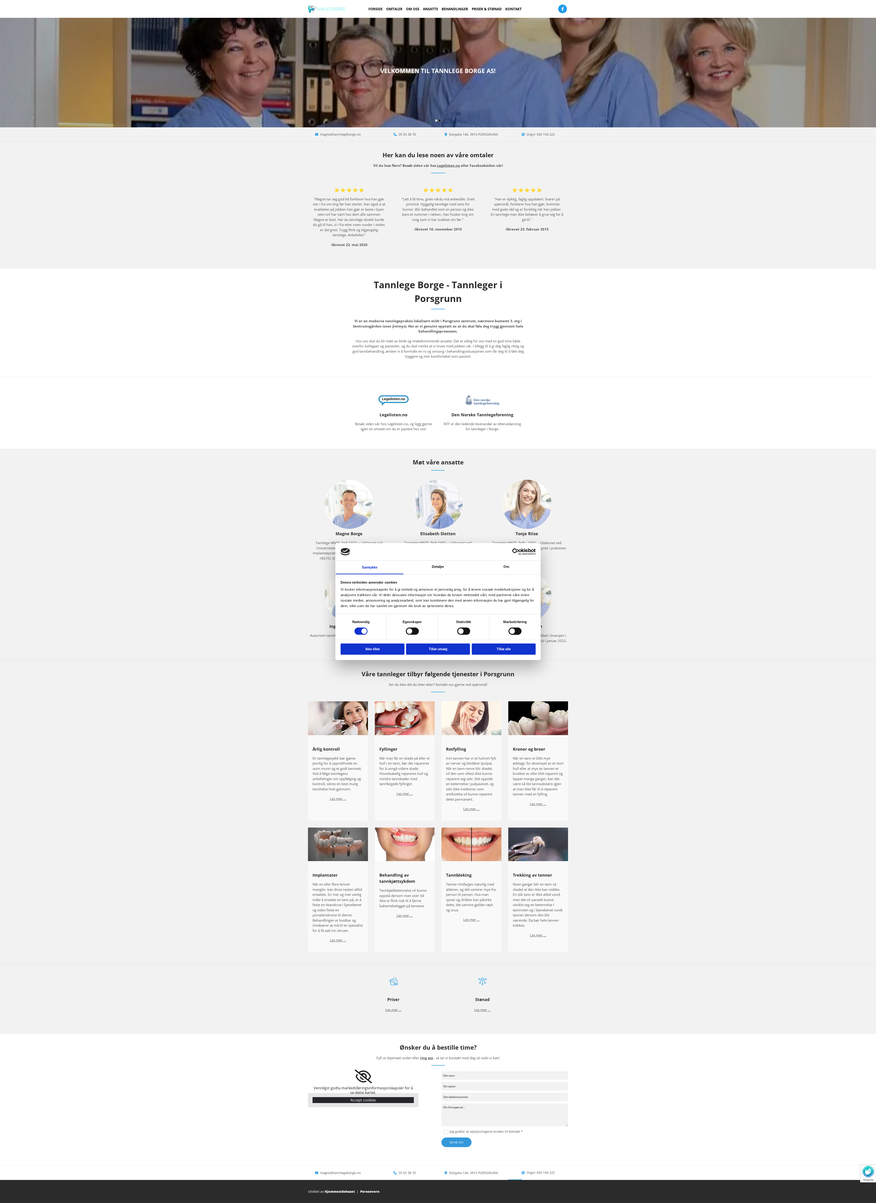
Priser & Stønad (487, 9)
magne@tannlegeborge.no (340, 134)
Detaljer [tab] (438, 567)
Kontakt (513, 9)
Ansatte (430, 9)
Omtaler (394, 9)
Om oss (412, 9)
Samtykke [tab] (370, 567)
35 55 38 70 (407, 134)
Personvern (369, 1191)
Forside (375, 9)
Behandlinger (455, 9)
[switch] (412, 631)
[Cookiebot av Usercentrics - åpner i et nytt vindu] (516, 551)
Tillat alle (504, 649)
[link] (363, 1076)
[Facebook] (562, 8)
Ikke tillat (372, 649)
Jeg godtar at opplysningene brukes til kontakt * (486, 1131)
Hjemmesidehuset (340, 1191)
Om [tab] (506, 567)
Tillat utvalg (438, 649)
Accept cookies (363, 1100)
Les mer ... (338, 798)
